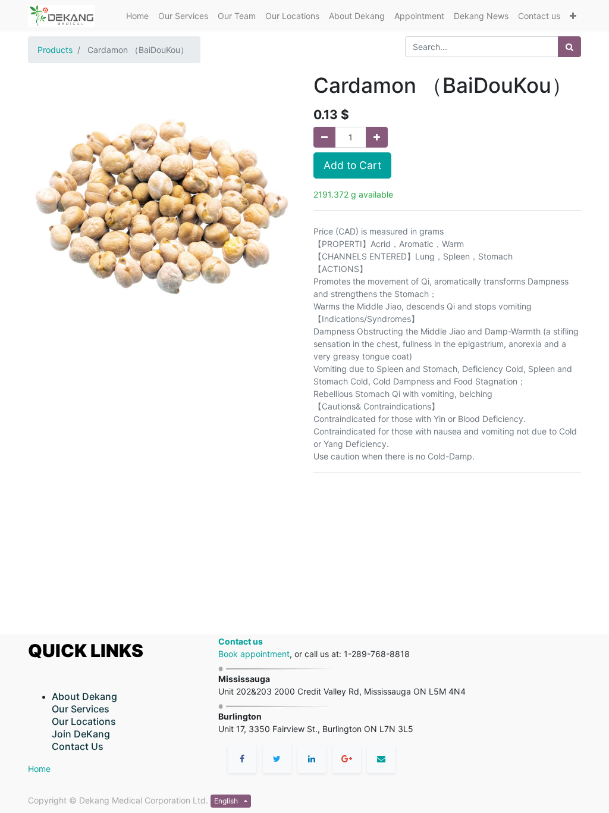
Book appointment (254, 654)
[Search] (569, 46)
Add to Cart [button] (352, 165)
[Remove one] (324, 137)
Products (55, 50)
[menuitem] (137, 16)
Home (39, 769)
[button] (573, 16)
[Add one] (377, 137)
